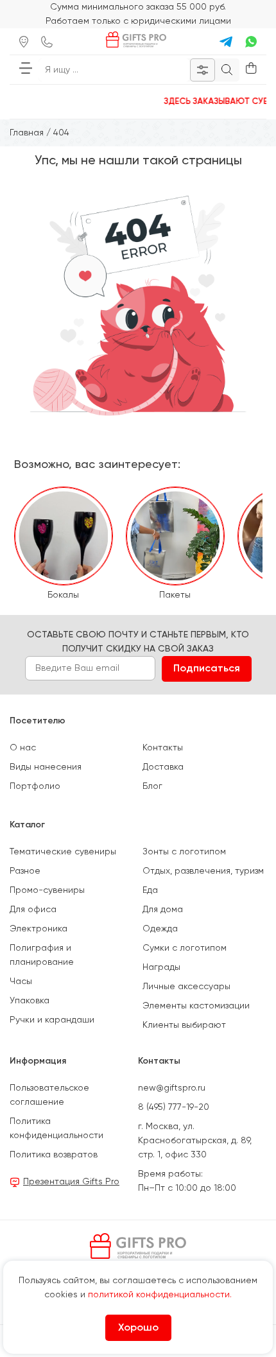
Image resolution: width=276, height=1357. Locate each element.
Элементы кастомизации (196, 1005)
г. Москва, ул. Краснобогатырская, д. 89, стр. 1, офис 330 (195, 1140)
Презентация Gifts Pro (71, 1181)
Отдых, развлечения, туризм (203, 871)
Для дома (162, 909)
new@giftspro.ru (171, 1088)
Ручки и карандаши (52, 1020)
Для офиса (33, 909)
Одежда (160, 928)
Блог (152, 786)
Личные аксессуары (186, 986)
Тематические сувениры (63, 851)
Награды (161, 967)
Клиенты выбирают (184, 1025)
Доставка (163, 767)
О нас (23, 747)
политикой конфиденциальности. (160, 1294)
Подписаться (206, 669)
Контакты (162, 747)
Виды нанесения (46, 767)
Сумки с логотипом (184, 948)
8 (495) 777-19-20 (173, 1107)
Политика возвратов (54, 1154)
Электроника (38, 928)
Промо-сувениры (47, 890)
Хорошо (138, 1328)
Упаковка (29, 1000)
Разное (25, 871)
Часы (21, 981)
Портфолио (35, 786)
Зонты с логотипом (184, 851)
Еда (150, 890)
